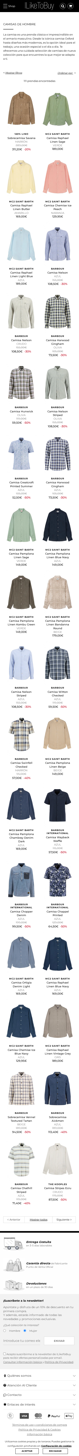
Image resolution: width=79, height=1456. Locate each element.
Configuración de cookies (56, 1446)
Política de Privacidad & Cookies (39, 1429)
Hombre (14, 1330)
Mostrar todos (38, 1219)
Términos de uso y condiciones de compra (39, 1424)
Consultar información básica (22, 1362)
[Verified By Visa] (24, 1416)
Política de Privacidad (59, 1362)
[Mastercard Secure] (38, 1416)
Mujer (33, 1330)
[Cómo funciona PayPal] (53, 1416)
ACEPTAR (27, 1451)
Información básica (39, 1434)
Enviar (59, 1340)
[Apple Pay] (69, 1416)
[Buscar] (63, 6)
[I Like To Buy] (39, 5)
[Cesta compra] (70, 6)
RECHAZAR (55, 1451)
